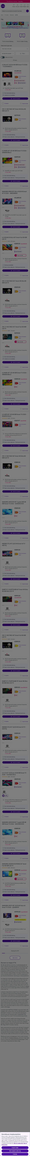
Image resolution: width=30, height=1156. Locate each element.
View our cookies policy (18, 1143)
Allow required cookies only (15, 1150)
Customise (15, 1154)
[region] (15, 1144)
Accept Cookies (15, 1147)
